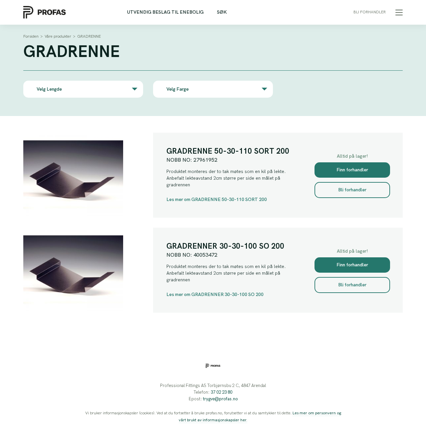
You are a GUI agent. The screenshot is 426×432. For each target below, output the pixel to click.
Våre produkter (58, 36)
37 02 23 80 (221, 392)
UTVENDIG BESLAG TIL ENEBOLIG (165, 12)
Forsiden (31, 36)
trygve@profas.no (220, 399)
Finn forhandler (352, 170)
